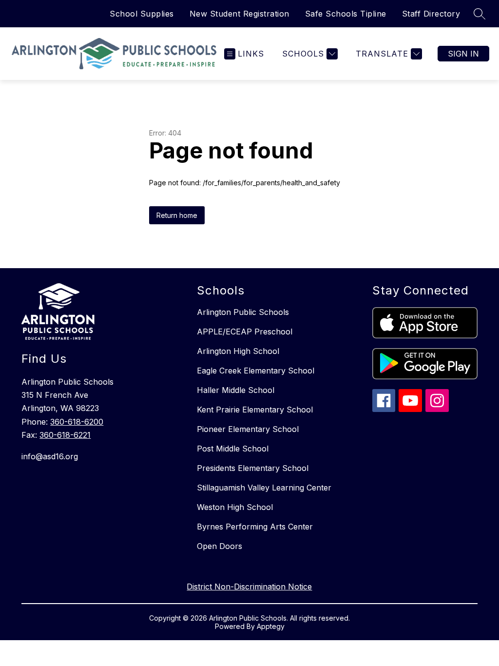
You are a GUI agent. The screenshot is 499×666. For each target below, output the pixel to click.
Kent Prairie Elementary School (255, 409)
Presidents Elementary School (252, 468)
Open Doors (219, 546)
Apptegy (271, 626)
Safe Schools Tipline (345, 14)
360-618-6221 (65, 435)
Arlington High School (238, 351)
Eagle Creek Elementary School (255, 370)
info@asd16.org (49, 456)
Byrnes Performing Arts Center (255, 526)
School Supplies (142, 14)
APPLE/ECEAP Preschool (244, 331)
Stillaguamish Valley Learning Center (264, 487)
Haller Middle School (235, 390)
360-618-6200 (76, 422)
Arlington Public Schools (243, 312)
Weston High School (235, 507)
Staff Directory (431, 14)
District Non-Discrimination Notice (249, 586)
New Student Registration (239, 14)
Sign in (463, 54)
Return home (176, 215)
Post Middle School (233, 448)
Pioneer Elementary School (248, 429)
